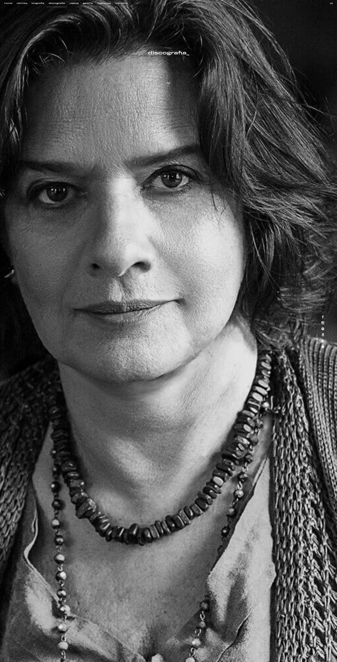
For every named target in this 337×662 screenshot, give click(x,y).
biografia (37, 3)
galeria (88, 3)
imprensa (104, 3)
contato (121, 3)
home (8, 3)
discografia (57, 3)
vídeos (74, 3)
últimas (22, 3)
